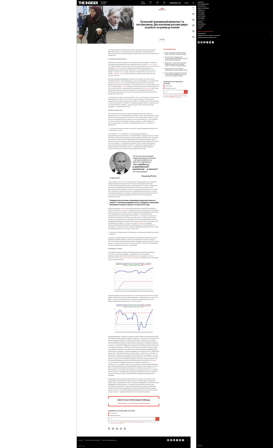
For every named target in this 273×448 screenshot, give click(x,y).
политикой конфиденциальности (139, 421)
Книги (200, 28)
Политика (201, 12)
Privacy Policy (114, 423)
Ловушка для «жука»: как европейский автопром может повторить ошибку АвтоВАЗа (176, 69)
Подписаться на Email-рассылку (209, 35)
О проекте (80, 440)
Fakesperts (201, 33)
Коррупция (201, 16)
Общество (162, 9)
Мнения (200, 22)
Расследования (203, 4)
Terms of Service (120, 423)
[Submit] (157, 419)
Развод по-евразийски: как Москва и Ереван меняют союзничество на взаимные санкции (175, 53)
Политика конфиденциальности (109, 440)
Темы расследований (205, 31)
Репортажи (202, 6)
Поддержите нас (175, 3)
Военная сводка (203, 8)
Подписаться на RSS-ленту (207, 37)
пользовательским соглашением (126, 421)
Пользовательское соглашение (92, 440)
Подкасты (201, 10)
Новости (201, 2)
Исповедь (201, 18)
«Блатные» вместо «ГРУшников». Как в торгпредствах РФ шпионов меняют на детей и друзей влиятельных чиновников (176, 58)
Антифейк (201, 14)
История (201, 26)
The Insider (162, 39)
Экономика (202, 24)
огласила (118, 68)
